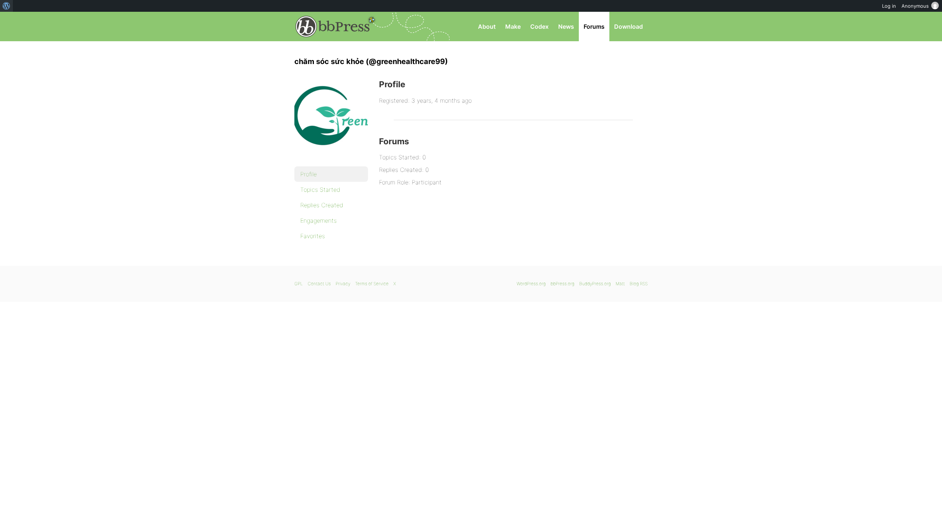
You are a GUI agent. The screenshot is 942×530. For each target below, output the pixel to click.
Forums (594, 26)
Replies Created (321, 205)
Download (628, 26)
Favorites (312, 236)
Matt (620, 283)
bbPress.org (332, 26)
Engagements (318, 220)
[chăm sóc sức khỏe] (331, 156)
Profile (308, 174)
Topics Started (320, 189)
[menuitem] (6, 6)
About (487, 26)
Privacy (343, 283)
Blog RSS (639, 283)
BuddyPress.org (595, 283)
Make (513, 26)
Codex (539, 26)
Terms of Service (372, 283)
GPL (298, 283)
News (566, 26)
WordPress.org (531, 283)
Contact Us (319, 283)
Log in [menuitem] (889, 6)
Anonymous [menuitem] (915, 6)
